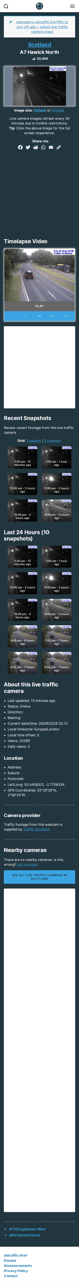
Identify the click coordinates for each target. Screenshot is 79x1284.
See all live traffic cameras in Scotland (39, 877)
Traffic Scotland (36, 829)
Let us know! (27, 864)
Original (58, 110)
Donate (10, 1260)
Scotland (39, 45)
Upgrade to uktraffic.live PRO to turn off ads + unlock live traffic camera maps (42, 26)
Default (40, 110)
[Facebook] (20, 147)
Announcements (18, 1266)
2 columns (52, 441)
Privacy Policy (16, 1271)
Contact (11, 1276)
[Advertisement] (39, 192)
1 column (33, 441)
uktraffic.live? (16, 1255)
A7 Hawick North (39, 52)
